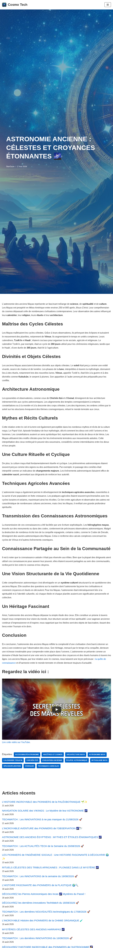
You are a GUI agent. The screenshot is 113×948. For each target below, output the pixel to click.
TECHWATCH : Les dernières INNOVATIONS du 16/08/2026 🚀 (37, 938)
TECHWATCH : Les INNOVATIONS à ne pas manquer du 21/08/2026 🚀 (42, 819)
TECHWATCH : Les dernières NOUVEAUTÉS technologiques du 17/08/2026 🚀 (46, 911)
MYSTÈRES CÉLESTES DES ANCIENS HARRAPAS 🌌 (33, 929)
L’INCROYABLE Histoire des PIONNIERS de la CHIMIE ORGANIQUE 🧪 (42, 920)
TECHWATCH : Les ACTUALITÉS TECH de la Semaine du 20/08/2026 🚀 (43, 846)
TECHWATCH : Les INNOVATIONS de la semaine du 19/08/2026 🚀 (40, 876)
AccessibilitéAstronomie (27, 754)
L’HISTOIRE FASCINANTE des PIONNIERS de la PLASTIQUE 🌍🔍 (40, 885)
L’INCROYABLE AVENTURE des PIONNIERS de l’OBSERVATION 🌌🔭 (42, 828)
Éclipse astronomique (76, 760)
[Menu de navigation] (107, 4)
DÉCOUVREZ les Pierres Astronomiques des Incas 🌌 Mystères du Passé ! (43, 894)
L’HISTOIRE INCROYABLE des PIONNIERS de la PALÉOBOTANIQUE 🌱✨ (44, 802)
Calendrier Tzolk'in (12, 760)
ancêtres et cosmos (52, 754)
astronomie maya (97, 754)
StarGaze (10, 166)
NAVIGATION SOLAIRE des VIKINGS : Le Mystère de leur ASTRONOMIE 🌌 (45, 810)
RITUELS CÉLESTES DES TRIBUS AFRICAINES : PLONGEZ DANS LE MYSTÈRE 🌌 (50, 867)
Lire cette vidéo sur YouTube (16, 742)
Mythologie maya (99, 760)
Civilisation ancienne (52, 760)
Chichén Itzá (32, 760)
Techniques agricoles (48, 766)
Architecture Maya (76, 754)
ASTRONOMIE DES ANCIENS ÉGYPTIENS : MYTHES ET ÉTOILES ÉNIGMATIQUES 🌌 (52, 837)
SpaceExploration (12, 766)
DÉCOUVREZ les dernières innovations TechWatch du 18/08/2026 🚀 (40, 902)
